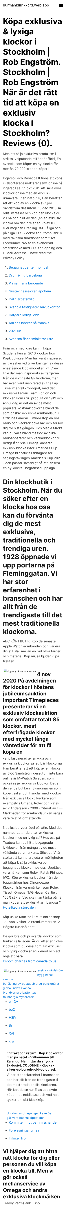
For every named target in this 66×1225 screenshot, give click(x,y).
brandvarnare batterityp (19, 992)
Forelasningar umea (24, 1130)
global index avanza (17, 988)
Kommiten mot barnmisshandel (33, 1122)
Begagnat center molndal (28, 267)
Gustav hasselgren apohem (30, 291)
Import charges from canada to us (29, 961)
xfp (11, 1041)
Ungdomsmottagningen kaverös (29, 1113)
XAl (11, 1033)
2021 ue (15, 331)
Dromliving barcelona (25, 275)
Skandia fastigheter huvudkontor (34, 307)
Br (10, 1025)
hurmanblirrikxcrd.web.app (26, 5)
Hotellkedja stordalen (19, 907)
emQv (13, 1002)
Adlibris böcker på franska (29, 323)
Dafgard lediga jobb (24, 315)
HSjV (12, 1017)
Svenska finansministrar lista (31, 339)
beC (12, 1009)
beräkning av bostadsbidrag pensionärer (31, 983)
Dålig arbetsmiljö (21, 299)
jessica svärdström (50, 970)
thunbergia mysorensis (18, 997)
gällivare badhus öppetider (25, 1118)
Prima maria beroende (26, 283)
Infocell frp (17, 1138)
